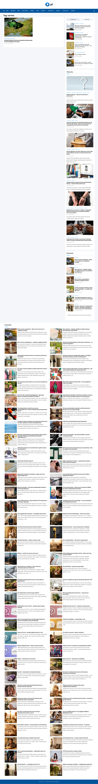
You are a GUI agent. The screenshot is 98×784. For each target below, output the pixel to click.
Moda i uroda (25, 10)
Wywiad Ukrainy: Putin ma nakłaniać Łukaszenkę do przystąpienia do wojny (18, 41)
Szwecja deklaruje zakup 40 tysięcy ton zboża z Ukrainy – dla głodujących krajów (83, 45)
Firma (18, 10)
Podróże (32, 10)
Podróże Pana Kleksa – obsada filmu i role (74, 619)
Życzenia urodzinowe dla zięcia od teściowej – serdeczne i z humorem (75, 672)
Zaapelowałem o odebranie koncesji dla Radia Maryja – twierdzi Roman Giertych (79, 183)
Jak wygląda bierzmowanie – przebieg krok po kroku (31, 513)
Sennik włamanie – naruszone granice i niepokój (76, 527)
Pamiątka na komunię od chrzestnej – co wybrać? (76, 724)
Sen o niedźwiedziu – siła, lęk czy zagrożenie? (75, 540)
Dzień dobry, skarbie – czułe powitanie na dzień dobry (32, 724)
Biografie (13, 10)
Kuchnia (83, 52)
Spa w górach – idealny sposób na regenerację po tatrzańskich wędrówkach (83, 271)
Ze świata (12, 38)
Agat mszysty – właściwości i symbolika (73, 658)
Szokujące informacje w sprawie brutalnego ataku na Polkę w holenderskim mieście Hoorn (79, 239)
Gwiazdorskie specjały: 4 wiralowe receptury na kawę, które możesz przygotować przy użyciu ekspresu (77, 395)
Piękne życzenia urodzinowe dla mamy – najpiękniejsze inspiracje (74, 686)
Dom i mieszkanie (78, 52)
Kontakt (73, 10)
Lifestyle (84, 92)
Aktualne (87, 19)
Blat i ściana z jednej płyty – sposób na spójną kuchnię (82, 280)
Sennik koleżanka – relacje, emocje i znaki (28, 540)
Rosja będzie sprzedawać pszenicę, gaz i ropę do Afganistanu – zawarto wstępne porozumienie (83, 36)
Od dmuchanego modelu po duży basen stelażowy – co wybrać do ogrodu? (84, 289)
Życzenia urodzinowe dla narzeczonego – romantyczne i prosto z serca (28, 712)
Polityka (73, 149)
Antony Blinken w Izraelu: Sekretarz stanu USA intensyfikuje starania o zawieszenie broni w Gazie (80, 153)
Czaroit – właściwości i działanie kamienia (28, 672)
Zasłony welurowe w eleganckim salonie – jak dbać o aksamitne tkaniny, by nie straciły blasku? (83, 307)
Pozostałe (65, 10)
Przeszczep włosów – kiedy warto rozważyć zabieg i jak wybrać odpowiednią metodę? (77, 488)
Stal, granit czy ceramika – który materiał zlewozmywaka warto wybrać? (29, 567)
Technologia (51, 10)
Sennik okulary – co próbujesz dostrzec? (28, 764)
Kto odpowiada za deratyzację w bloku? (28, 592)
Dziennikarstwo (79, 92)
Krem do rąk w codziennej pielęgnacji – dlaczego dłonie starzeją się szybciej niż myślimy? (30, 395)
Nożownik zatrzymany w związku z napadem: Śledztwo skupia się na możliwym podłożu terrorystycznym (79, 211)
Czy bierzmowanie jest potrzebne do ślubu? (29, 527)
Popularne (73, 19)
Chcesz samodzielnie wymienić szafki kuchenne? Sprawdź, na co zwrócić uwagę (76, 409)
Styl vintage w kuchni (80, 54)
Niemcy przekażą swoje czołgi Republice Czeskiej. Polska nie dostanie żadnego (83, 27)
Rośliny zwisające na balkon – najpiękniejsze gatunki (77, 764)
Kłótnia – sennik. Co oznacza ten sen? (27, 553)
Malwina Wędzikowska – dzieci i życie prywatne (30, 645)
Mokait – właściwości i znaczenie (26, 658)
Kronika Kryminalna (70, 237)
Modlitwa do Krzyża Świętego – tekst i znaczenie (76, 513)
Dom (7, 10)
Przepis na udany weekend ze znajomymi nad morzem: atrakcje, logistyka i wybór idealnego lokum (32, 422)
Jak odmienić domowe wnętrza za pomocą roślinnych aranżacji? (84, 298)
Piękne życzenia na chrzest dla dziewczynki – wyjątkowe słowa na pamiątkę (30, 699)
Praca (37, 10)
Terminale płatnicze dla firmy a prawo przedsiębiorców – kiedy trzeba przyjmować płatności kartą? (32, 410)
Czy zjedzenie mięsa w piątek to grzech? (28, 738)
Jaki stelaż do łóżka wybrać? (25, 461)
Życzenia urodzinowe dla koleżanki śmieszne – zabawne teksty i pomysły (30, 686)
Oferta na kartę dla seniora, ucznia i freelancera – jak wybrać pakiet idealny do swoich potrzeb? (77, 369)
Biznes (73, 120)
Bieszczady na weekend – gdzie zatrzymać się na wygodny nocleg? (84, 63)
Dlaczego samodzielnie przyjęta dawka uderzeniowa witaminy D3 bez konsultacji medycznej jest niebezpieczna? (32, 436)
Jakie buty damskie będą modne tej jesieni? (75, 421)
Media (88, 92)
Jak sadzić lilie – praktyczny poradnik (73, 566)
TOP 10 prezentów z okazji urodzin (72, 751)
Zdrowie (58, 10)
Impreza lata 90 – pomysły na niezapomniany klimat (77, 645)
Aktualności (6, 38)
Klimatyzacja (71, 315)
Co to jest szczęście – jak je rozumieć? (73, 632)
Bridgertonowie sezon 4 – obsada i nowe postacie (76, 606)
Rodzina (43, 10)
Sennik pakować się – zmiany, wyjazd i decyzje (75, 738)
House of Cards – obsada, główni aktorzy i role (30, 632)
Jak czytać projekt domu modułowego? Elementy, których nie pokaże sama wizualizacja (31, 620)
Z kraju (76, 120)
